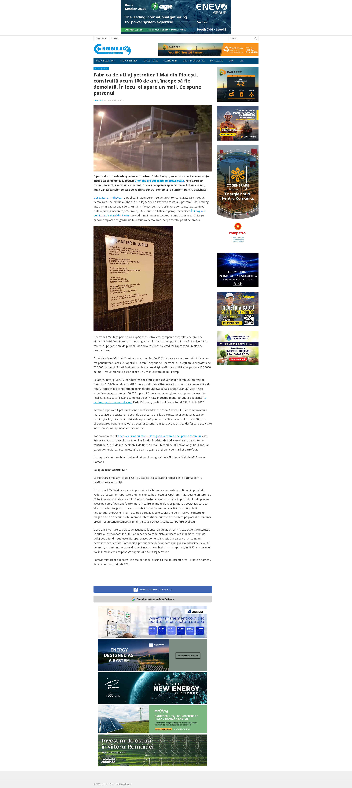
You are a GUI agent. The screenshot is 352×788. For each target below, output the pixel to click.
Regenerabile (170, 60)
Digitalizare (216, 60)
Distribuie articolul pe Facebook (155, 589)
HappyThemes (125, 784)
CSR (242, 60)
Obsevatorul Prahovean (108, 197)
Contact (115, 38)
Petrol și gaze (150, 60)
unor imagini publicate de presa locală (159, 180)
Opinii (231, 60)
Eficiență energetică (194, 60)
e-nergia (104, 784)
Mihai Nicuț (99, 100)
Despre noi (101, 38)
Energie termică (128, 60)
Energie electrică (105, 60)
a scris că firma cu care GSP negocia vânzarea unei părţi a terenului (159, 436)
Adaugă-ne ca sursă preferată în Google (155, 599)
